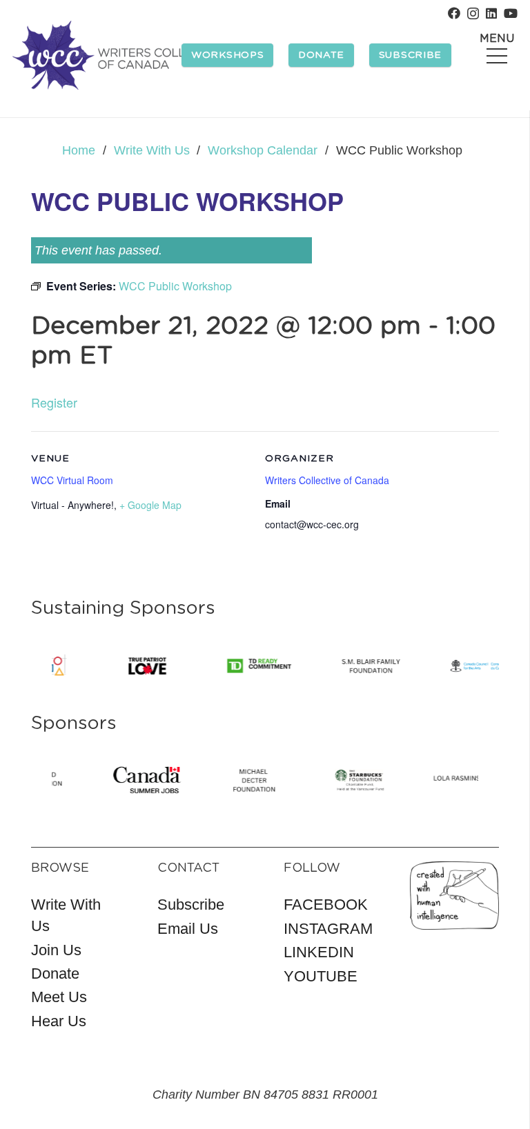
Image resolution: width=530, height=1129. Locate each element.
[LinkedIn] (491, 13)
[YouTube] (511, 13)
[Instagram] (473, 14)
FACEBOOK (326, 904)
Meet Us (59, 997)
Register (54, 402)
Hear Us (58, 1021)
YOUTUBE (320, 976)
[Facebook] (454, 13)
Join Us (56, 950)
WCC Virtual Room (72, 480)
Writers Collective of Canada (327, 480)
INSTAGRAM (328, 928)
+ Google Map (150, 505)
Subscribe (190, 904)
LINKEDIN (319, 952)
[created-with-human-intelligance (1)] (454, 895)
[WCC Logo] (119, 55)
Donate (55, 973)
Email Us (187, 928)
